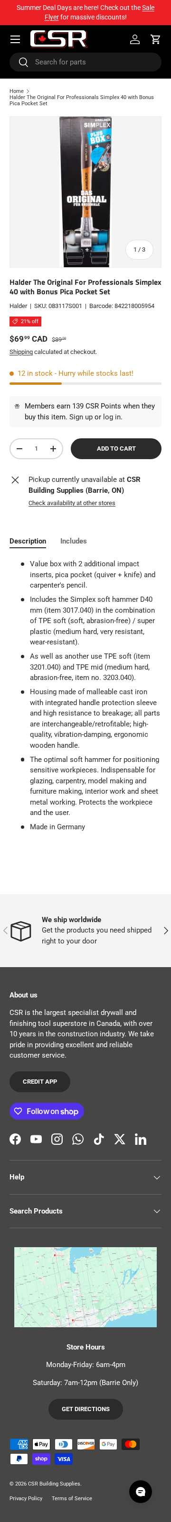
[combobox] (86, 62)
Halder (18, 305)
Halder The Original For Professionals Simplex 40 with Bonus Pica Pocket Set (82, 100)
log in (112, 417)
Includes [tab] (73, 541)
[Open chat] (140, 1491)
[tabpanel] (86, 696)
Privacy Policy (26, 1498)
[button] (155, 39)
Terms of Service (72, 1498)
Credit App (40, 1081)
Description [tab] (28, 541)
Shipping (21, 351)
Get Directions (86, 1409)
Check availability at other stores (71, 503)
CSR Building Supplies (54, 1484)
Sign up (81, 417)
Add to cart (116, 448)
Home (17, 91)
